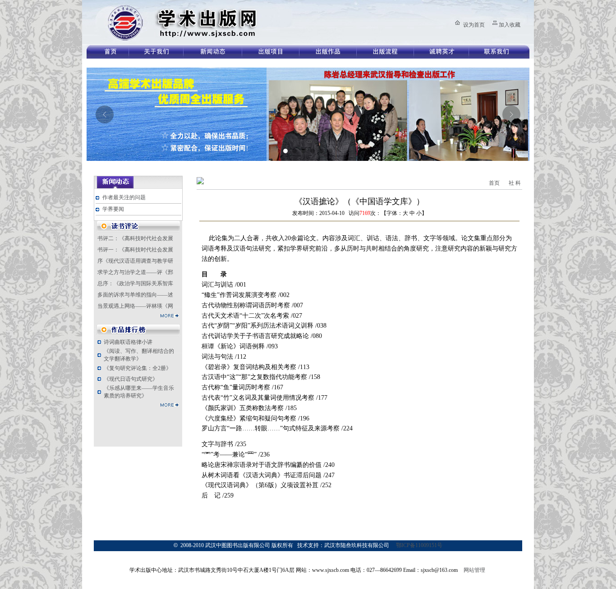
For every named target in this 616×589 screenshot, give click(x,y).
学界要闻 (113, 209)
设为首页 (474, 25)
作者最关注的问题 (124, 197)
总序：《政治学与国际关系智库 (135, 283)
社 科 (515, 183)
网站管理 (474, 570)
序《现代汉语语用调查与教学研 (135, 261)
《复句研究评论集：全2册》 (137, 368)
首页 (494, 183)
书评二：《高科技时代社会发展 (135, 238)
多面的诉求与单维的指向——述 (135, 295)
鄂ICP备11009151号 (419, 545)
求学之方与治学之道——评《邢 (135, 272)
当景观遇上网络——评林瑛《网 (135, 306)
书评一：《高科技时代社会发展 (135, 250)
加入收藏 (509, 25)
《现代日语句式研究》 (131, 379)
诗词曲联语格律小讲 (128, 342)
